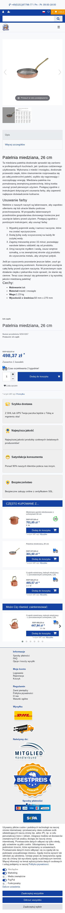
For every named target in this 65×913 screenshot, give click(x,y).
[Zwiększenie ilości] (12, 374)
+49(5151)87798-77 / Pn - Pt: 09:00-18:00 (33, 4)
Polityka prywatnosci (39, 864)
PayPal (11, 880)
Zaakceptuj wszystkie (32, 893)
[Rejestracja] (9, 12)
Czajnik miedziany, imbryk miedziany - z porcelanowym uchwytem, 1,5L (42, 574)
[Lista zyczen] (48, 12)
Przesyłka (20, 394)
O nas (16, 696)
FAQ (15, 658)
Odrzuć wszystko (33, 900)
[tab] (32, 135)
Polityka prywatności (23, 693)
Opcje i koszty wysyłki (24, 661)
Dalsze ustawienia (11, 887)
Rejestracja (18, 676)
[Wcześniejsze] (5, 72)
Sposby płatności (21, 655)
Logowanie (18, 673)
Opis (7, 134)
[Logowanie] (3, 12)
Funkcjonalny (14, 883)
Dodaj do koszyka (39, 376)
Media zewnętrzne (16, 876)
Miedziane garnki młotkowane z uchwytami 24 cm (40, 513)
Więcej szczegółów (15, 144)
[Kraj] (43, 12)
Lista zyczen (12, 386)
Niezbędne (13, 869)
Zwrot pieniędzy (20, 690)
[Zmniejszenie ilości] (12, 379)
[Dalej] (59, 72)
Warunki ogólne (20, 699)
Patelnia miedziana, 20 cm (37, 544)
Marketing (12, 873)
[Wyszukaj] (58, 19)
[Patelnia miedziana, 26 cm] (10, 115)
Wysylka (43, 534)
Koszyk (16, 678)
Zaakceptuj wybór (32, 906)
